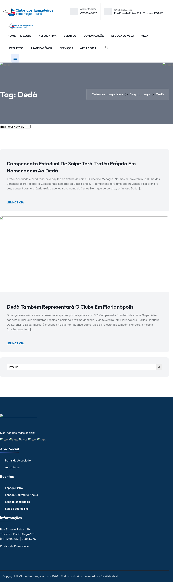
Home (12, 35)
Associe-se (12, 467)
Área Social (89, 48)
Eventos (70, 35)
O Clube (25, 35)
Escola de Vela (122, 35)
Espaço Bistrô (14, 488)
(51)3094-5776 (88, 13)
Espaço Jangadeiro (17, 501)
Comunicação (93, 35)
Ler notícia (15, 202)
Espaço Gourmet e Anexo (21, 495)
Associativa (48, 35)
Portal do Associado (18, 460)
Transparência (42, 48)
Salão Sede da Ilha (17, 508)
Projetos (16, 48)
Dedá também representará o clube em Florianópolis (70, 307)
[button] (106, 47)
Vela (144, 35)
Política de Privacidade (14, 546)
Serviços (66, 48)
